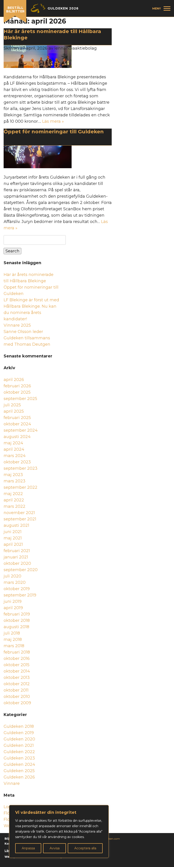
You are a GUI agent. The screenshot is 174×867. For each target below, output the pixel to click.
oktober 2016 (17, 658)
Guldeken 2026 (19, 777)
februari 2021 (17, 550)
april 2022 (14, 500)
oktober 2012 (17, 683)
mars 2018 (14, 645)
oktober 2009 (17, 702)
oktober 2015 (16, 664)
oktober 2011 (16, 690)
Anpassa (28, 848)
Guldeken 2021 (19, 745)
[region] (59, 831)
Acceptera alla (85, 848)
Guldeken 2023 (19, 758)
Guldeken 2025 (19, 770)
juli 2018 (12, 633)
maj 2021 (13, 538)
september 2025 (20, 398)
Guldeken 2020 (19, 739)
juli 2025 (12, 404)
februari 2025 (17, 417)
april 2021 (13, 544)
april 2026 (14, 379)
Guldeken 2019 (19, 732)
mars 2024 (15, 455)
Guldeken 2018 (19, 726)
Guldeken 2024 (19, 764)
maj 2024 (13, 443)
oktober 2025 (17, 392)
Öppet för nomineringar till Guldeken (54, 132)
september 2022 (20, 487)
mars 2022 (14, 506)
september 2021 (20, 519)
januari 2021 (16, 557)
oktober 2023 (17, 462)
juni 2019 (13, 601)
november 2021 (19, 512)
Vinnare (12, 783)
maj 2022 (13, 493)
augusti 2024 (17, 436)
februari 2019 (17, 614)
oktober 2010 (17, 696)
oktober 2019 (17, 588)
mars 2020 (15, 582)
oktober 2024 (17, 424)
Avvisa (55, 848)
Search (12, 251)
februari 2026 (17, 385)
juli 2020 (12, 576)
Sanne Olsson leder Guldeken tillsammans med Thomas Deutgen (27, 338)
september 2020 (21, 569)
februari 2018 (17, 652)
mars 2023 (14, 481)
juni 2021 (13, 531)
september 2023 (20, 468)
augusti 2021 (16, 525)
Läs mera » (53, 121)
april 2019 (13, 607)
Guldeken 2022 (19, 751)
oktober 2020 (17, 563)
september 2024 (21, 430)
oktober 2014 (17, 671)
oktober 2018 (17, 620)
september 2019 (20, 595)
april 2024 (14, 449)
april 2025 (14, 411)
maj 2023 (13, 474)
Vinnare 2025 (17, 325)
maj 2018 (13, 639)
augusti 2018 (16, 626)
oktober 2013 (17, 677)
